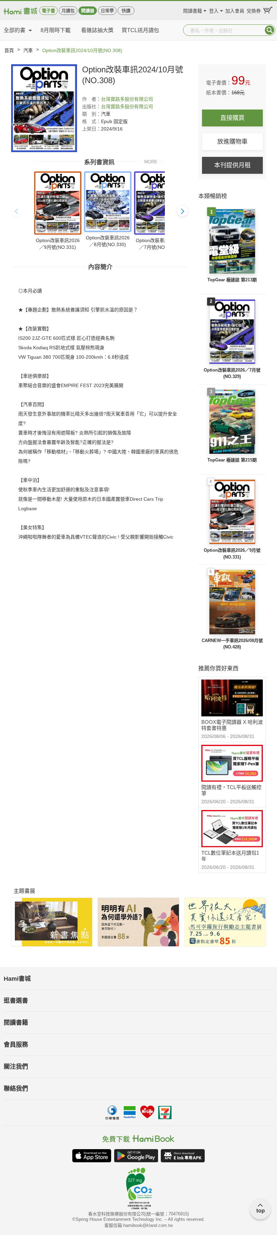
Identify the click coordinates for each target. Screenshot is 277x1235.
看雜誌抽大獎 (97, 30)
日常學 (107, 10)
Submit (269, 30)
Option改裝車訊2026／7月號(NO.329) (232, 373)
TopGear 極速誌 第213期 (232, 279)
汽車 (28, 50)
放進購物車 (232, 141)
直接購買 (232, 118)
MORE (150, 161)
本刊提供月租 (232, 165)
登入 (214, 10)
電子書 (48, 10)
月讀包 (68, 10)
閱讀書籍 (192, 10)
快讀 (126, 10)
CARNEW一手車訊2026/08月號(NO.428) (232, 644)
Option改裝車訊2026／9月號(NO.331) (232, 554)
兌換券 (254, 10)
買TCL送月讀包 (140, 30)
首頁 (9, 50)
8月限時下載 (56, 30)
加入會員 (234, 10)
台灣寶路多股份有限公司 (127, 99)
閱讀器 (87, 10)
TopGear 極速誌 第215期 (232, 459)
